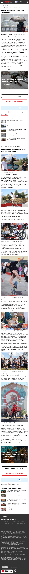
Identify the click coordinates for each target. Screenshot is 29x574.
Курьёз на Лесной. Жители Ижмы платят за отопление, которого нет (16, 125)
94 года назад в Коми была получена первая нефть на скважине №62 (16, 500)
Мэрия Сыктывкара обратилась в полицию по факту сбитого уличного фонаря (17, 134)
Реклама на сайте (6, 521)
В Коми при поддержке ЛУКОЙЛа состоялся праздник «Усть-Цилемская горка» (16, 504)
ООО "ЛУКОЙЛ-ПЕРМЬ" (7, 172)
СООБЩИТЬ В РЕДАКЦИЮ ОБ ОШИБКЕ (11, 527)
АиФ (24, 34)
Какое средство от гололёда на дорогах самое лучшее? (14, 80)
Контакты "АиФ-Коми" (7, 523)
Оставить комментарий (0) (14, 101)
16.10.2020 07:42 (4, 5)
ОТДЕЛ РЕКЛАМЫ (20, 523)
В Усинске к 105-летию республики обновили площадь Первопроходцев (14, 454)
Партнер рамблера (13, 567)
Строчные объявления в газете (10, 525)
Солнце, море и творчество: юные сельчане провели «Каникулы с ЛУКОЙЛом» (16, 495)
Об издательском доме (8, 519)
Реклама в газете (18, 521)
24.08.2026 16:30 (5, 146)
